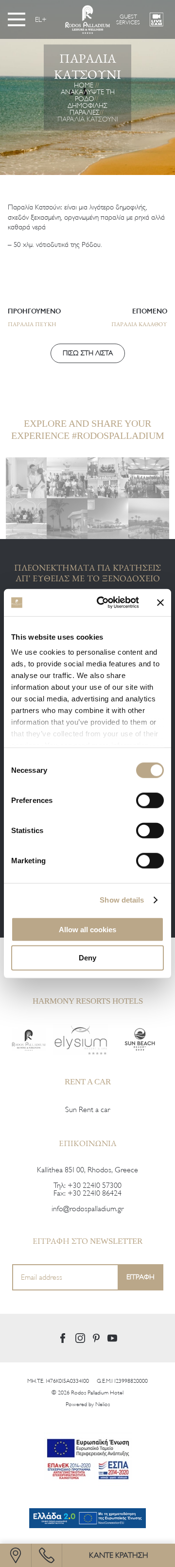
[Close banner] (160, 602)
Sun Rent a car (87, 1109)
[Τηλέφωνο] (46, 1555)
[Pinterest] (96, 1338)
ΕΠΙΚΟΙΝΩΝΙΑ (88, 1143)
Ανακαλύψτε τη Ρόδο (88, 95)
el (38, 19)
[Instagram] (80, 1338)
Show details (122, 900)
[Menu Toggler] (16, 19)
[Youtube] (112, 1338)
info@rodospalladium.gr (87, 1208)
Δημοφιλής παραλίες (87, 109)
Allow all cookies (87, 929)
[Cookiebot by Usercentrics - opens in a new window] (102, 602)
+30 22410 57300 (95, 1185)
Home (83, 85)
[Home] (29, 1039)
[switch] (150, 800)
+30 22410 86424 (95, 1193)
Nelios (102, 1404)
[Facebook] (63, 1338)
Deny (87, 958)
